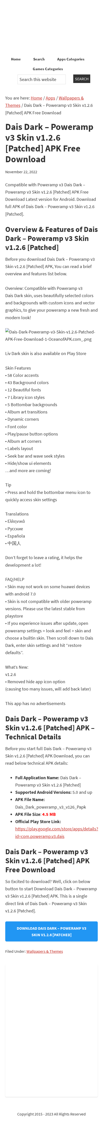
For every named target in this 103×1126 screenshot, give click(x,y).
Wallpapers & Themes (44, 951)
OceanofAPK (51, 28)
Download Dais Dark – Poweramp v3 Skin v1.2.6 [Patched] (51, 931)
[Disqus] (51, 1029)
